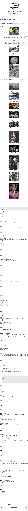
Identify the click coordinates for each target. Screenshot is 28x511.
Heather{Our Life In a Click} (5, 455)
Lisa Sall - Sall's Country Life (5, 333)
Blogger (15, 510)
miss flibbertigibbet (4, 249)
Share (1, 209)
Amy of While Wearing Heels (5, 322)
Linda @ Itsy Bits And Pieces (5, 384)
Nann (2, 317)
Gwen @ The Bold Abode (5, 480)
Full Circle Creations (4, 226)
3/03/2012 (5, 413)
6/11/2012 (7, 484)
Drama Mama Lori (4, 460)
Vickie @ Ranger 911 (4, 242)
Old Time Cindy (4, 221)
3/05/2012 (10, 455)
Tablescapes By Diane (4, 438)
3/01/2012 (7, 213)
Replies (3, 376)
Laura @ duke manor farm (5, 344)
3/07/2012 (5, 474)
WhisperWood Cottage (4, 348)
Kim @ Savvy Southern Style (5, 238)
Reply (2, 229)
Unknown (3, 300)
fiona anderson (3, 213)
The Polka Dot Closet (4, 423)
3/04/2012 (8, 438)
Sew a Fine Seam (4, 484)
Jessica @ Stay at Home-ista (5, 295)
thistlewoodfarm (4, 304)
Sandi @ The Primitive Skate (5, 259)
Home (14, 507)
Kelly (2, 413)
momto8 (3, 434)
